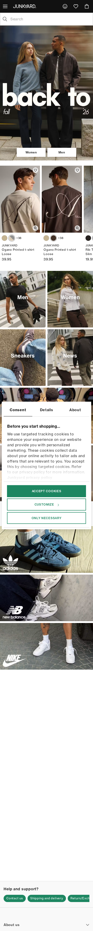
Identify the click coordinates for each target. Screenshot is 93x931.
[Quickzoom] (35, 228)
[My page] (65, 6)
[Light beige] (11, 238)
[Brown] (4, 238)
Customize (44, 504)
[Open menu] (6, 6)
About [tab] (75, 410)
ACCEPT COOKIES (46, 491)
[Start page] (25, 6)
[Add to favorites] (35, 170)
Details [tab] (46, 410)
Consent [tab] (18, 410)
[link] (65, 6)
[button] (15, 898)
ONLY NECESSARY (47, 518)
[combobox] (50, 19)
